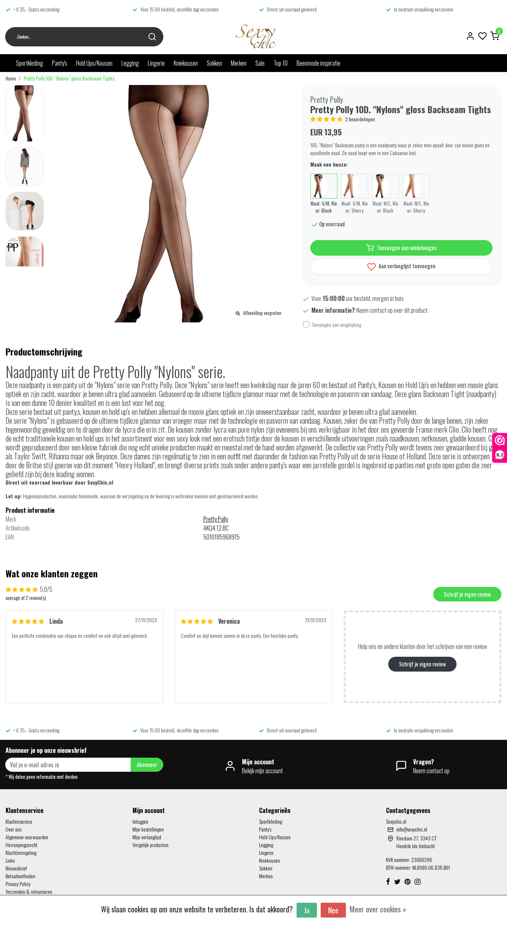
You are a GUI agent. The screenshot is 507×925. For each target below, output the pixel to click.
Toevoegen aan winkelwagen (406, 248)
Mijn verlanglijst (147, 837)
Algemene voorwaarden (27, 837)
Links (10, 860)
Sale (260, 63)
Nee (333, 910)
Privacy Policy (18, 884)
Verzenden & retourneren (29, 891)
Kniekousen (186, 63)
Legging (130, 63)
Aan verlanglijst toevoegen (406, 266)
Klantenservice (19, 821)
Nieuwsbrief (16, 868)
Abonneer (147, 764)
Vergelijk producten (151, 845)
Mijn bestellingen (148, 829)
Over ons (14, 829)
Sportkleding (29, 63)
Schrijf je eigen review (467, 594)
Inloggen (140, 821)
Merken (238, 63)
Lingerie (156, 63)
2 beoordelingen (360, 119)
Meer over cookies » (378, 909)
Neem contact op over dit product (392, 310)
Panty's (59, 63)
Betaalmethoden (20, 876)
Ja (307, 910)
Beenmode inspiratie (318, 63)
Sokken (214, 63)
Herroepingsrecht (21, 845)
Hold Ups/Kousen (94, 63)
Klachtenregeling (21, 852)
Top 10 (281, 63)
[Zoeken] (152, 37)
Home (11, 78)
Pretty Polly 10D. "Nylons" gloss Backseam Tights (69, 78)
